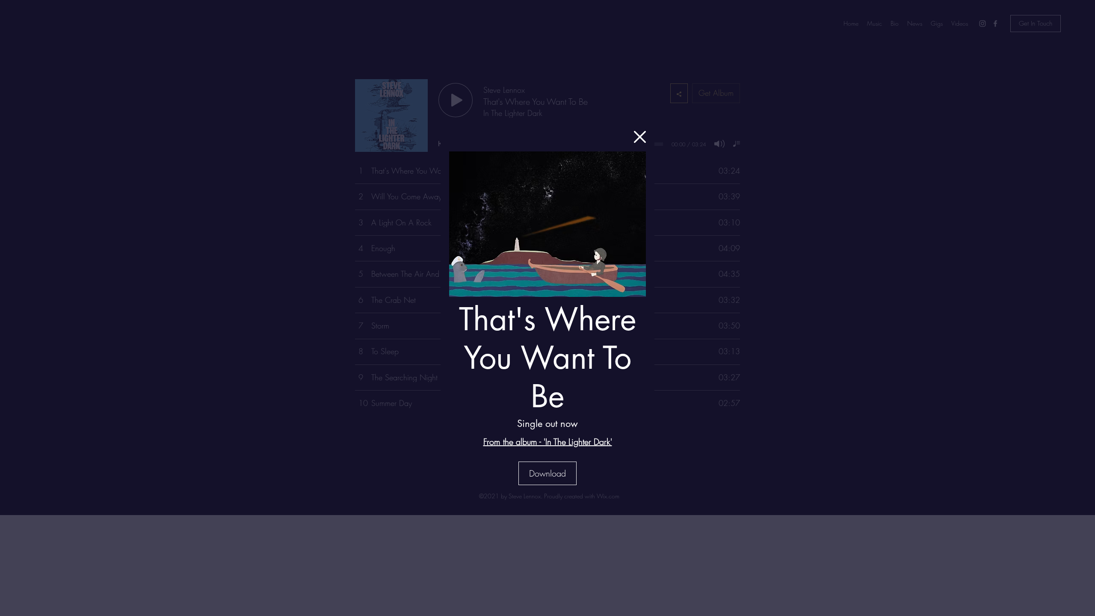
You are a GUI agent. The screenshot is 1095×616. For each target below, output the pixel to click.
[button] (640, 137)
